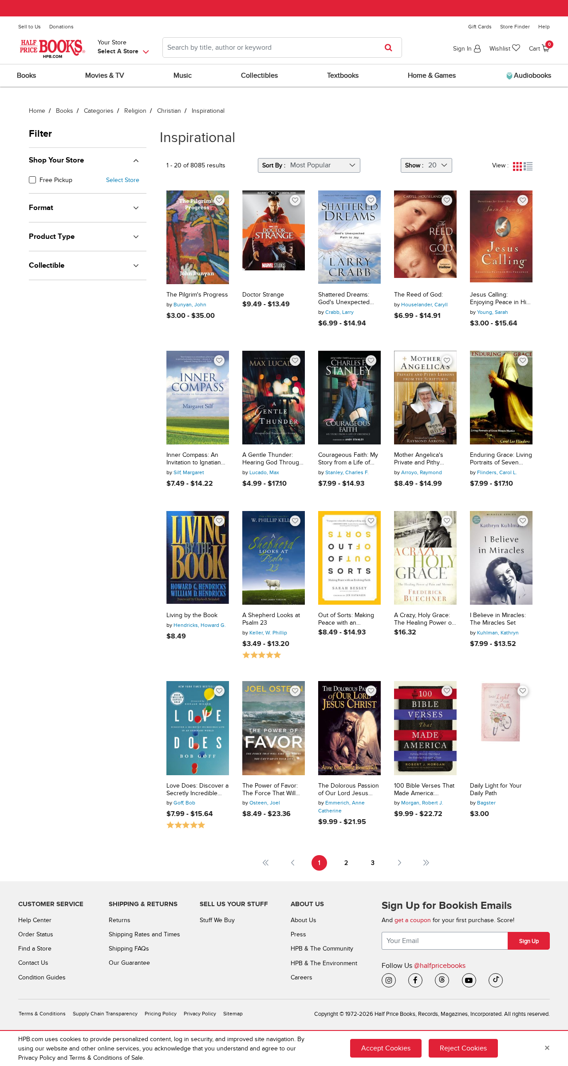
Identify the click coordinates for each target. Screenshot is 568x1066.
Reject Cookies (463, 1048)
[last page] (426, 863)
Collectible (46, 265)
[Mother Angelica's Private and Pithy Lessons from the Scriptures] (425, 397)
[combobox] (282, 47)
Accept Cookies (385, 1048)
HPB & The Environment (324, 963)
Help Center (34, 920)
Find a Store (34, 948)
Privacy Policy (200, 1014)
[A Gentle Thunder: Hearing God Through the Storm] (273, 397)
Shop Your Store (56, 160)
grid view (517, 166)
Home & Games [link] (432, 75)
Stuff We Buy (217, 920)
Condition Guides (42, 977)
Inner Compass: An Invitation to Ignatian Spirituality (193, 459)
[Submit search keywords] (391, 48)
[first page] (265, 863)
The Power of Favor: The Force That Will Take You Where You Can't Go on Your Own (273, 789)
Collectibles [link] (259, 75)
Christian (169, 111)
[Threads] (442, 980)
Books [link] (26, 75)
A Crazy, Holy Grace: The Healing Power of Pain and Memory (424, 619)
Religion (135, 111)
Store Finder (515, 27)
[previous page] (292, 863)
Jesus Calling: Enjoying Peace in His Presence (499, 298)
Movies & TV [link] (104, 75)
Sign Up (529, 941)
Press (298, 934)
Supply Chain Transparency (105, 1014)
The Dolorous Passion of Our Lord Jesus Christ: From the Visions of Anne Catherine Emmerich (348, 789)
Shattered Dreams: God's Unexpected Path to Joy (344, 298)
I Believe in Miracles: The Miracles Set (498, 619)
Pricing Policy (161, 1014)
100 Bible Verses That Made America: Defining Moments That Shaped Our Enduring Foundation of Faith (424, 789)
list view (528, 166)
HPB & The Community (322, 948)
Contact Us (33, 963)
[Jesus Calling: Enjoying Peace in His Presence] (501, 237)
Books (64, 111)
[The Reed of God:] (425, 237)
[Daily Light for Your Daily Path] (501, 728)
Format (41, 207)
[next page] (399, 863)
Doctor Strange (263, 294)
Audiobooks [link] (531, 75)
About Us (303, 920)
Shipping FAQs (129, 948)
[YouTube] (469, 980)
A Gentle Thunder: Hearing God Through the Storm (272, 459)
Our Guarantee (129, 963)
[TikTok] (496, 980)
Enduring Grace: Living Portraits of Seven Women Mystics (501, 459)
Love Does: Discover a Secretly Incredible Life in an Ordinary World (197, 789)
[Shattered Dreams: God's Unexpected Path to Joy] (349, 237)
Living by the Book (191, 615)
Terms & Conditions (42, 1014)
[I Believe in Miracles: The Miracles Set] (501, 558)
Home (37, 111)
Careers (301, 977)
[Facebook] (415, 980)
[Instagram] (389, 980)
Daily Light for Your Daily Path (496, 789)
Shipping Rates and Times (144, 934)
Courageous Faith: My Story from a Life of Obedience (348, 459)
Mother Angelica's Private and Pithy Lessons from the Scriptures (418, 459)
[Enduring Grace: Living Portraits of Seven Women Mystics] (501, 397)
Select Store (122, 180)
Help (544, 27)
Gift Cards (480, 27)
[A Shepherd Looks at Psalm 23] (273, 558)
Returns (119, 920)
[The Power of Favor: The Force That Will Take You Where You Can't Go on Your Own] (273, 728)
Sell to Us (29, 27)
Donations (61, 27)
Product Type (52, 236)
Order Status (35, 934)
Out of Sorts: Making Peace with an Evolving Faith (346, 619)
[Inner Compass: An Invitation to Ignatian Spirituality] (197, 397)
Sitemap (233, 1014)
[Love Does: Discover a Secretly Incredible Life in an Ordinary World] (197, 728)
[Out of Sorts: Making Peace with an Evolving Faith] (349, 558)
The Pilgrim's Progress (197, 294)
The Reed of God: (418, 294)
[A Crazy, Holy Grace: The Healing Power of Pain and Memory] (425, 558)
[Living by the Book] (197, 558)
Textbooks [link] (343, 75)
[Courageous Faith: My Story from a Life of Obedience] (349, 397)
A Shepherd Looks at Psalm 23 (271, 619)
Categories (99, 111)
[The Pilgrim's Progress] (197, 237)
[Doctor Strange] (273, 237)
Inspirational (208, 111)
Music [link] (183, 75)
